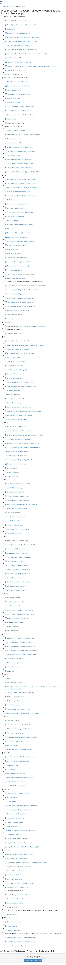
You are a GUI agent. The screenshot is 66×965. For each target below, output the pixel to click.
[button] (1, 1)
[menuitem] (1, 4)
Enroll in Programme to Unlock (33, 960)
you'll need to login (40, 958)
